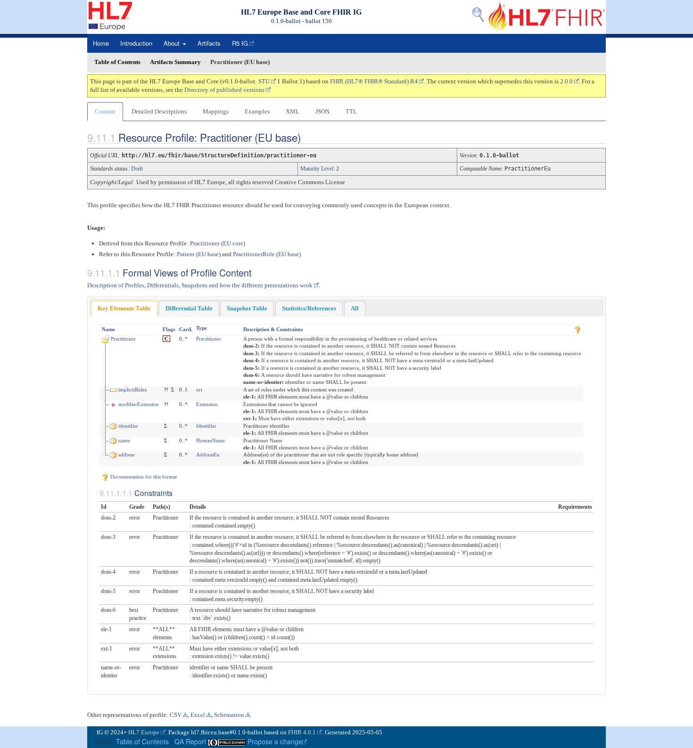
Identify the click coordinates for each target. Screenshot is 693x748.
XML (292, 111)
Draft (137, 168)
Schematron (229, 714)
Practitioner (123, 338)
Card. (185, 329)
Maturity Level (316, 168)
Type (201, 328)
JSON (322, 111)
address (126, 454)
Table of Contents (142, 741)
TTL (351, 111)
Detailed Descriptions (159, 111)
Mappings (216, 111)
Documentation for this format (143, 477)
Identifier (206, 426)
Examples (257, 111)
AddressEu (208, 454)
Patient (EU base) (199, 254)
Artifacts (209, 43)
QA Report (190, 741)
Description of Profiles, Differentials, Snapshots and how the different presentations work (200, 285)
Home (101, 43)
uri (199, 389)
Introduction (136, 43)
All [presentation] (355, 308)
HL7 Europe (143, 732)
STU (264, 81)
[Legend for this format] (577, 329)
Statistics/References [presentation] (309, 308)
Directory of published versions (224, 89)
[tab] (124, 309)
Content (105, 111)
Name (108, 329)
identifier (128, 426)
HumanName (210, 440)
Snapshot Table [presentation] (247, 308)
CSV (176, 714)
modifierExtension (138, 404)
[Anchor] (309, 137)
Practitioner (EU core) (217, 243)
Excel (197, 714)
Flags (169, 329)
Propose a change (275, 741)
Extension (207, 404)
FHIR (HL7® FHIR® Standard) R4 (374, 81)
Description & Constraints (273, 329)
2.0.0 (566, 81)
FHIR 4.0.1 (302, 732)
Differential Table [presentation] (189, 308)
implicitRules (132, 389)
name (124, 440)
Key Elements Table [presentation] (124, 308)
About (173, 43)
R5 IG (240, 43)
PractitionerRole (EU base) (267, 254)
